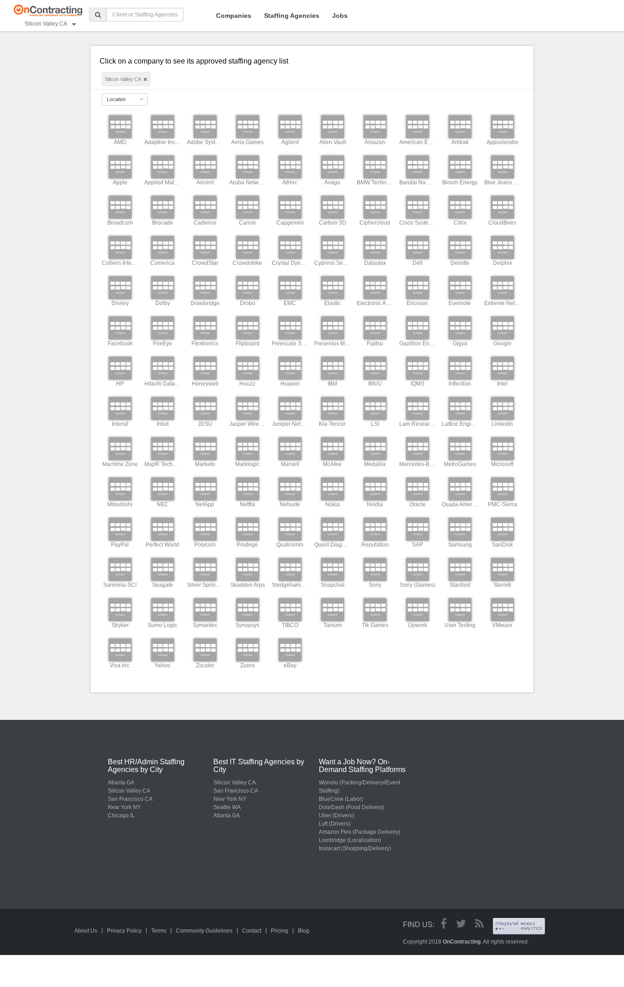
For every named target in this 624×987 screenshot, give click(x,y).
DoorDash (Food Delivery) (351, 807)
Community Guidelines (204, 931)
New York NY (124, 807)
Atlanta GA (121, 782)
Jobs (340, 15)
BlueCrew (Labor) (341, 799)
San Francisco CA (130, 799)
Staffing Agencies (291, 15)
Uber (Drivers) (336, 815)
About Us (85, 931)
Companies (233, 15)
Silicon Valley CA (129, 791)
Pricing (279, 931)
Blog (303, 931)
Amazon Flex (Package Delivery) (359, 832)
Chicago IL (121, 815)
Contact (251, 931)
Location (116, 99)
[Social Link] (443, 923)
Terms (158, 931)
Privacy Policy (124, 931)
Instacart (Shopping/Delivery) (355, 848)
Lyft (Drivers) (334, 824)
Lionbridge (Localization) (350, 840)
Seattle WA (227, 807)
